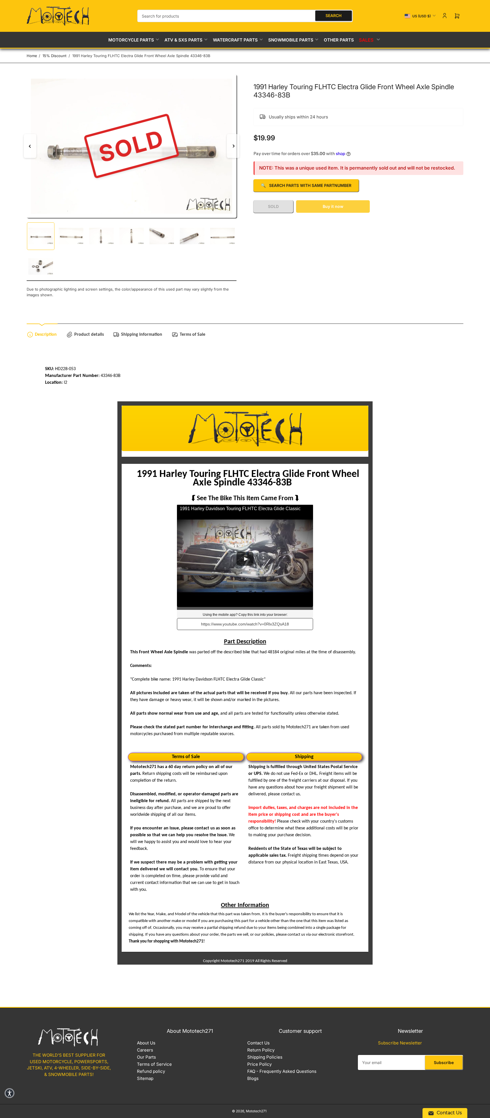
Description (46, 334)
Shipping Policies (264, 1057)
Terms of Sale (192, 334)
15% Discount (54, 55)
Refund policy (151, 1071)
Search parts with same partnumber (306, 185)
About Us (146, 1043)
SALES (366, 40)
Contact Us (258, 1043)
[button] (9, 1093)
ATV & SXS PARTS (183, 40)
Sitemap (145, 1078)
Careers (145, 1050)
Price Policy (259, 1064)
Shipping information (141, 334)
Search (333, 15)
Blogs (253, 1078)
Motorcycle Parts (131, 40)
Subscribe (444, 1062)
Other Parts (339, 40)
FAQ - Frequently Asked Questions (281, 1071)
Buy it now (333, 206)
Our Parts (146, 1057)
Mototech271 (256, 1111)
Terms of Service (154, 1064)
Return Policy (260, 1050)
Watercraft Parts (235, 40)
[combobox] (245, 16)
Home (32, 55)
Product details (89, 334)
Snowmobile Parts (290, 40)
